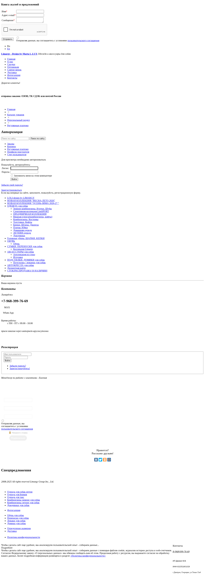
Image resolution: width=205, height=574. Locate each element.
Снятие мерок (14, 69)
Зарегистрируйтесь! (20, 368)
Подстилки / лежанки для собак (29, 262)
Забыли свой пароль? (12, 185)
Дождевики (19, 235)
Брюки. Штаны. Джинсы (26, 225)
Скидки (11, 64)
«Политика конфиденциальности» (88, 556)
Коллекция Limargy (23, 249)
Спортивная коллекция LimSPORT (31, 211)
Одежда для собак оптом (19, 492)
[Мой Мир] (109, 459)
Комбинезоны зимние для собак (23, 500)
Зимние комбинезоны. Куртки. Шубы (32, 208)
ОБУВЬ (11, 241)
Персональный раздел (18, 120)
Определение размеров (19, 528)
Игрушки (18, 257)
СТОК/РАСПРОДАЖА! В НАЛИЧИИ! (27, 270)
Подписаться (18, 438)
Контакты (12, 78)
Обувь (16, 243)
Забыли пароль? (18, 366)
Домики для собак (16, 523)
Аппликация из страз (24, 254)
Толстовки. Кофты (22, 222)
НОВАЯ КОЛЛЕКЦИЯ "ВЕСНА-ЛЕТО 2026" (31, 200)
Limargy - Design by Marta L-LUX (19, 54)
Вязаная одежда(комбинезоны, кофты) (32, 216)
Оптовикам (13, 67)
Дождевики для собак (18, 505)
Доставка (12, 72)
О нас (10, 61)
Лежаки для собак (16, 520)
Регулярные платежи (18, 125)
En (8, 48)
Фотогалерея (13, 75)
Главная (11, 59)
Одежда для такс (15, 497)
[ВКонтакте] (96, 459)
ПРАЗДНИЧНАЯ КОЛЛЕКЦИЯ (30, 214)
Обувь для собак (15, 515)
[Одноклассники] (105, 459)
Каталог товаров (15, 114)
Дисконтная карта (16, 268)
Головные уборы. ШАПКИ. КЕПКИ (26, 238)
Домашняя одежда (22, 230)
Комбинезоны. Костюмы (25, 219)
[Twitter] (100, 459)
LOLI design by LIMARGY (21, 198)
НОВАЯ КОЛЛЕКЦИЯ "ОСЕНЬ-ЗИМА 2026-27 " (33, 203)
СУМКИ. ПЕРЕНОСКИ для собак (24, 246)
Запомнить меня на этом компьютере (32, 175)
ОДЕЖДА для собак (17, 206)
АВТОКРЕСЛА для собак (20, 265)
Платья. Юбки (20, 227)
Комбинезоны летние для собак (23, 502)
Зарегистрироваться (11, 190)
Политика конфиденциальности (23, 537)
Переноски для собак (18, 518)
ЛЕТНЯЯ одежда (22, 233)
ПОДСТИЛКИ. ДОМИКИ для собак (26, 260)
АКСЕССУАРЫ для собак (20, 252)
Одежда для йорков (17, 494)
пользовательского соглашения (83, 40)
